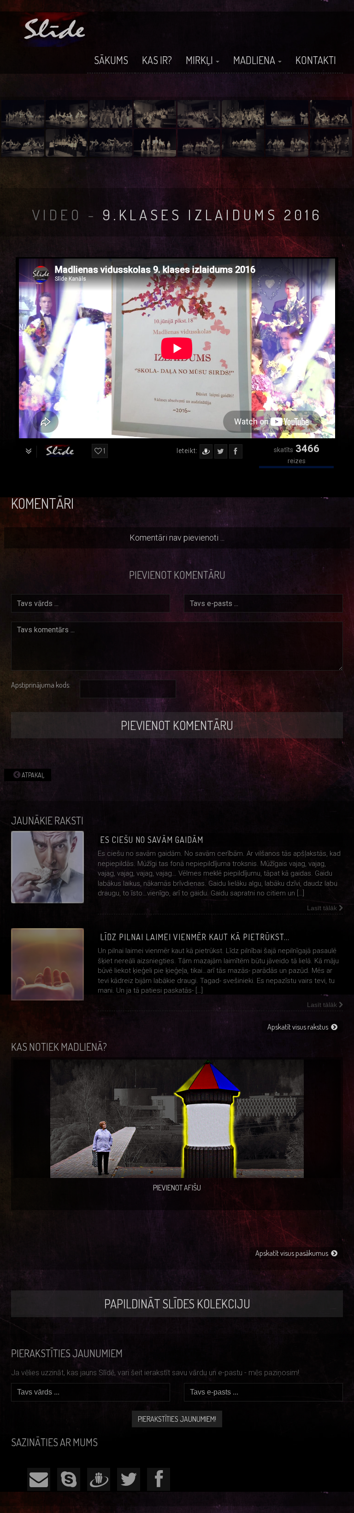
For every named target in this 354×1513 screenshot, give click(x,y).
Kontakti (315, 59)
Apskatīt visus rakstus (299, 1026)
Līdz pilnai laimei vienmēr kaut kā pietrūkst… (194, 937)
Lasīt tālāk (323, 908)
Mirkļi (200, 59)
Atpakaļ (32, 775)
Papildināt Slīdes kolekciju (177, 1303)
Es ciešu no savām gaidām (151, 840)
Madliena (255, 59)
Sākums (111, 59)
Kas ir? (157, 59)
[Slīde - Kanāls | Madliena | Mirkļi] (55, 29)
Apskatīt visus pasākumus (293, 1253)
